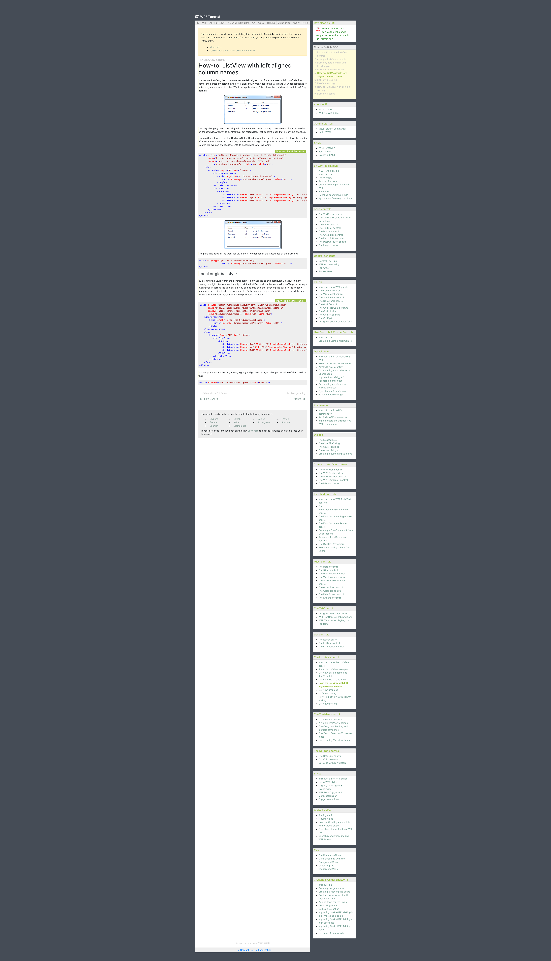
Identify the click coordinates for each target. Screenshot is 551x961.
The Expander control (330, 597)
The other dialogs (328, 450)
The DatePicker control (331, 594)
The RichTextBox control (332, 544)
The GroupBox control (331, 587)
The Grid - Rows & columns (333, 307)
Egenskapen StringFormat (333, 391)
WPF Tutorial (210, 17)
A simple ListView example (331, 59)
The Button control (329, 231)
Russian (286, 422)
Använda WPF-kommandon (333, 417)
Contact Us (246, 950)
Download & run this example (290, 151)
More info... (216, 47)
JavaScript (284, 22)
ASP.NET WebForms (238, 22)
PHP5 (305, 22)
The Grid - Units (327, 311)
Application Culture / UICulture (335, 198)
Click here (253, 430)
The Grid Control (328, 304)
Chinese (214, 418)
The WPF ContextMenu (331, 473)
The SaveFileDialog (329, 446)
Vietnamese (240, 425)
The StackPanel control (331, 297)
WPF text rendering (329, 264)
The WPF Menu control (331, 469)
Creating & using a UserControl (335, 340)
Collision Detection (329, 908)
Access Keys (325, 271)
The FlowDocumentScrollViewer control (334, 509)
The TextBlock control (331, 214)
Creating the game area (331, 888)
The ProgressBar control (332, 573)
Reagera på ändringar (330, 380)
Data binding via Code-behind (335, 370)
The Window (325, 177)
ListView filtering (326, 93)
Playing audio (326, 815)
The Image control (328, 245)
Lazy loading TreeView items (334, 740)
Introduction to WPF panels (333, 287)
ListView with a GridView (330, 69)
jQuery (296, 22)
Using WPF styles (328, 782)
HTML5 (271, 22)
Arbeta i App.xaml (328, 181)
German (214, 422)
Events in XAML (327, 155)
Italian (237, 422)
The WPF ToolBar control (332, 476)
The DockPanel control (331, 300)
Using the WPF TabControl (333, 613)
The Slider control (328, 570)
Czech (237, 418)
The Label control (328, 224)
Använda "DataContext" (331, 366)
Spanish (214, 425)
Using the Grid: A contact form (335, 321)
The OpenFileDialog (329, 443)
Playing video (326, 818)
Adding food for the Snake (333, 902)
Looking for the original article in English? (232, 50)
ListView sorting (326, 83)
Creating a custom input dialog (335, 453)
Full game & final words (331, 933)
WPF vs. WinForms (328, 112)
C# (253, 22)
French (285, 418)
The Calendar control (330, 590)
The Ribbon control (329, 483)
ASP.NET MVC (217, 22)
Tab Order (324, 267)
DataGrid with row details (332, 762)
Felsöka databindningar (331, 394)
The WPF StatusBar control (333, 479)
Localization (264, 950)
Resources (324, 191)
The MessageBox (328, 439)
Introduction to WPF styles (333, 778)
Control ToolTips (328, 260)
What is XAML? (327, 148)
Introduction (325, 337)
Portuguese (264, 422)
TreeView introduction (330, 719)
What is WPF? (326, 109)
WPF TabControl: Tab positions (335, 616)
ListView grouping (327, 79)
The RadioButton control (332, 238)
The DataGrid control (330, 755)
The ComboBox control (331, 646)
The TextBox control (330, 227)
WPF (204, 22)
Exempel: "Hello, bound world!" (335, 363)
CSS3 (261, 22)
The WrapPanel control (331, 294)
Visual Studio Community (332, 128)
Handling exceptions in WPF (334, 194)
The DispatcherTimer (330, 855)
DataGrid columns (328, 759)
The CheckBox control (331, 234)
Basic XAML (325, 151)
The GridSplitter (327, 318)
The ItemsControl (328, 639)
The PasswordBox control (333, 241)
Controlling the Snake (330, 905)
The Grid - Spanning (329, 314)
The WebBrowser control (332, 577)
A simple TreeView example (333, 722)
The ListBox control (329, 643)
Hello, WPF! (325, 132)
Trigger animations (329, 799)
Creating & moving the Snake (334, 891)
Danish (261, 418)
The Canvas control (329, 290)
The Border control (329, 566)
